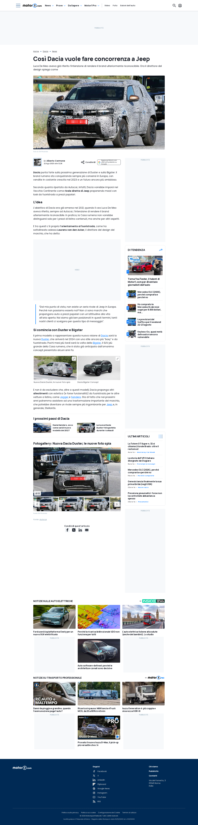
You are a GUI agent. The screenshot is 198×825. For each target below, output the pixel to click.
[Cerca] (174, 5)
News (48, 5)
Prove (59, 5)
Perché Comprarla (146, 476)
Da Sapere (73, 5)
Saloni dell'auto (127, 5)
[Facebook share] (67, 530)
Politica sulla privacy (70, 813)
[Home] (32, 5)
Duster (45, 339)
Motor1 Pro (90, 5)
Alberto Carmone (55, 160)
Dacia (45, 51)
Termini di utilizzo (129, 813)
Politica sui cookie (88, 813)
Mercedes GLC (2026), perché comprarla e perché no (143, 471)
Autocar (43, 519)
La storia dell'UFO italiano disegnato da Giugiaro (141, 459)
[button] (37, 504)
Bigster (97, 343)
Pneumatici (143, 502)
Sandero (76, 397)
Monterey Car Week (146, 452)
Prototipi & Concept (146, 464)
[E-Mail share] (86, 530)
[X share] (73, 530)
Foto (115, 5)
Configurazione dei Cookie (109, 813)
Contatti (153, 775)
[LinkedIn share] (80, 530)
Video (107, 5)
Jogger (64, 397)
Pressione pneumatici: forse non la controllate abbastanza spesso (145, 496)
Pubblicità (153, 771)
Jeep (110, 404)
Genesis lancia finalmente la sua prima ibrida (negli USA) (144, 483)
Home (36, 51)
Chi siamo (153, 766)
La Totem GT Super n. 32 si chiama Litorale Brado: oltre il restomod (143, 446)
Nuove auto (143, 487)
